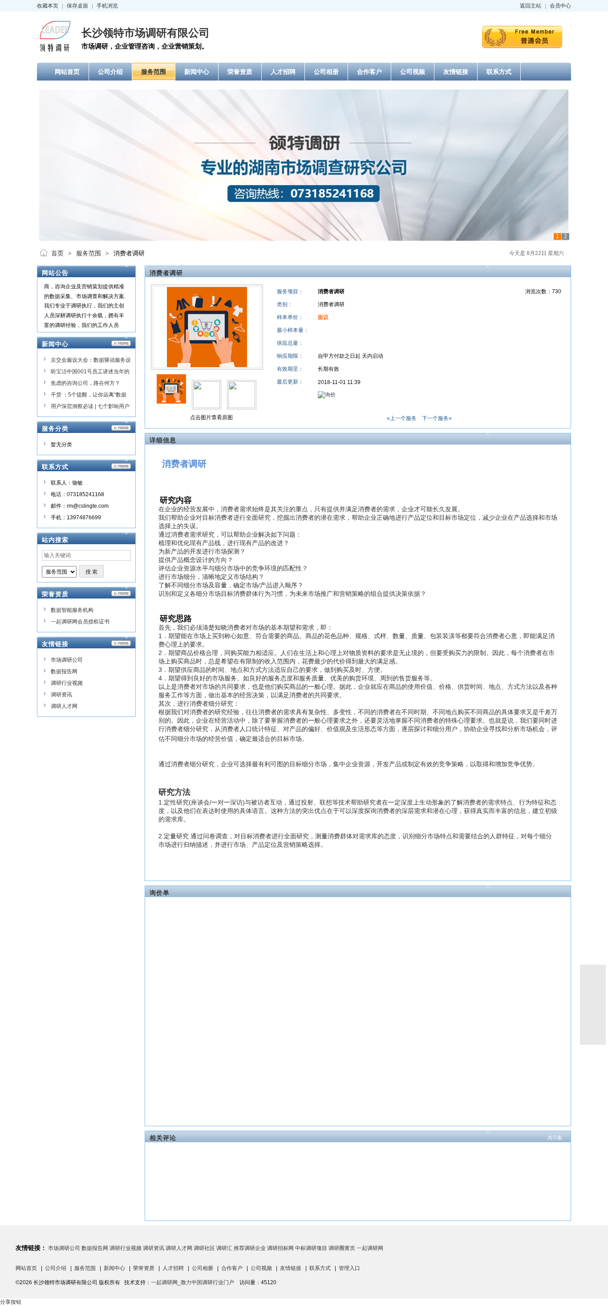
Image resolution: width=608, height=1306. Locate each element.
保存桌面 (77, 6)
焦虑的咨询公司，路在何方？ (85, 383)
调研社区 (204, 1248)
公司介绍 (55, 1268)
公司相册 (202, 1268)
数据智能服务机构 (72, 610)
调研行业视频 (67, 683)
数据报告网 (64, 671)
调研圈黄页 (341, 1248)
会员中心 (560, 6)
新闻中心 (114, 1268)
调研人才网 (64, 706)
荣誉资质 (143, 1268)
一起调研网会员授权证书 (80, 622)
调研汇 (224, 1248)
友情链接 (290, 1268)
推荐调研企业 (250, 1248)
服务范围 (88, 253)
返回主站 (530, 6)
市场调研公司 (67, 660)
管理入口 (349, 1268)
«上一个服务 (402, 418)
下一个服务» (437, 418)
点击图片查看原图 (211, 417)
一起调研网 (370, 1248)
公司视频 (261, 1268)
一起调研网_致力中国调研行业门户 (192, 1282)
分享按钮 (10, 1302)
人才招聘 (173, 1268)
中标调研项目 (311, 1248)
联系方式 (320, 1268)
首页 (57, 253)
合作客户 (232, 1268)
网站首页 (26, 1268)
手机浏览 (107, 6)
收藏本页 (47, 6)
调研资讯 (61, 694)
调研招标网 (280, 1248)
